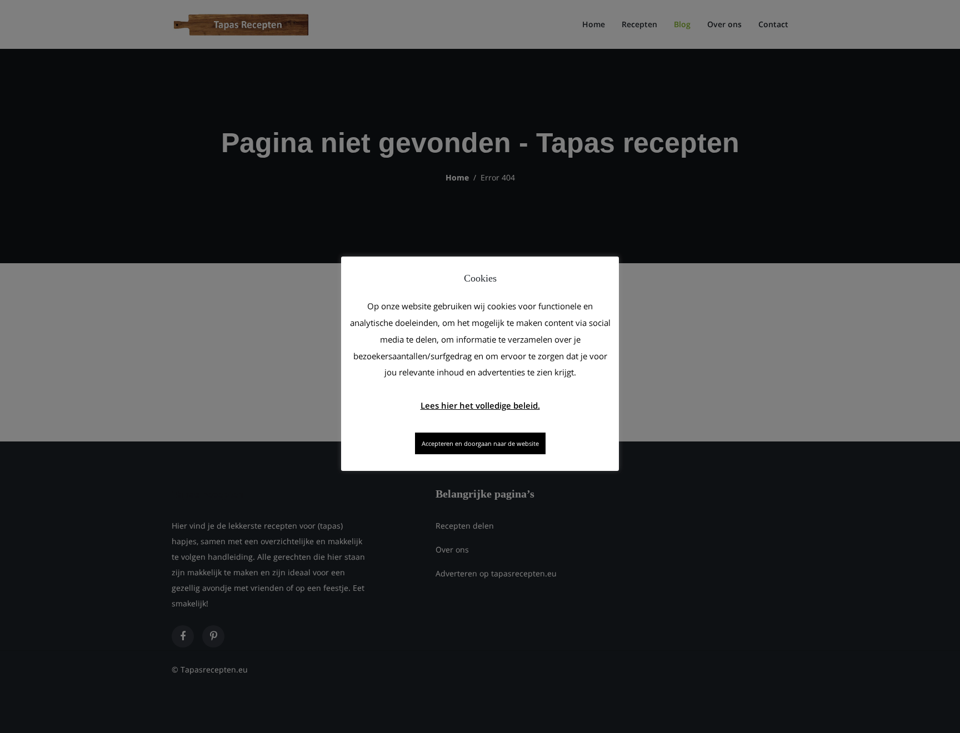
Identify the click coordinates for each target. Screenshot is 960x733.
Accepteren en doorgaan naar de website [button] (480, 443)
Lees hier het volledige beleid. (480, 405)
